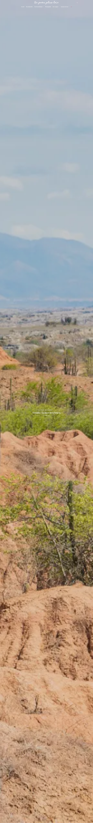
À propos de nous (64, 6)
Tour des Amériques (38, 6)
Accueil (22, 6)
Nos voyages (55, 6)
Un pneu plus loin (46, 2)
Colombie (42, 409)
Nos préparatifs (29, 6)
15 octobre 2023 (46, 415)
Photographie (48, 6)
